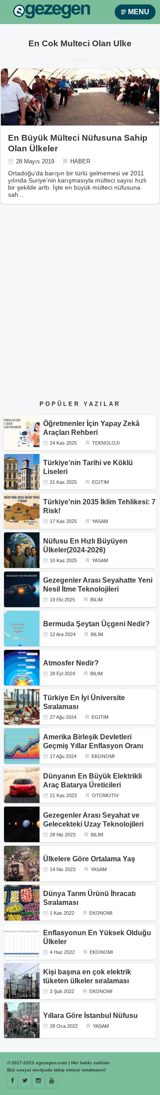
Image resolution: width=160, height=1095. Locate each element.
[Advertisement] (80, 310)
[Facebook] (12, 1081)
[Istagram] (38, 1081)
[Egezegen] (25, 1081)
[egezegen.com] (51, 12)
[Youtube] (52, 1081)
